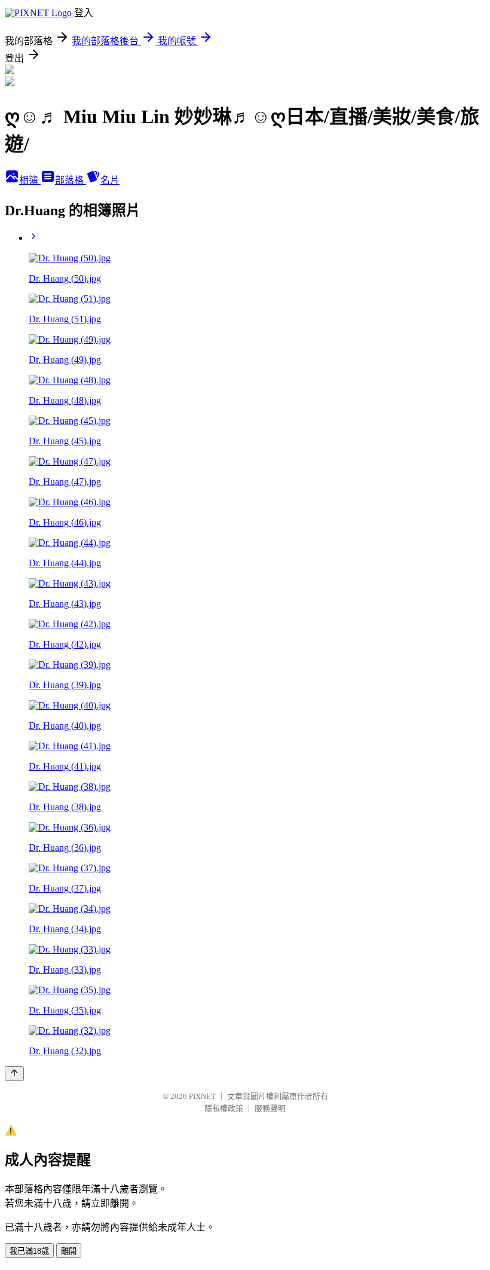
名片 (110, 180)
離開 (68, 1251)
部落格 (70, 180)
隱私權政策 (223, 1108)
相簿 (30, 180)
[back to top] (14, 1073)
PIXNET (202, 1096)
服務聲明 (270, 1108)
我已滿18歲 (29, 1251)
